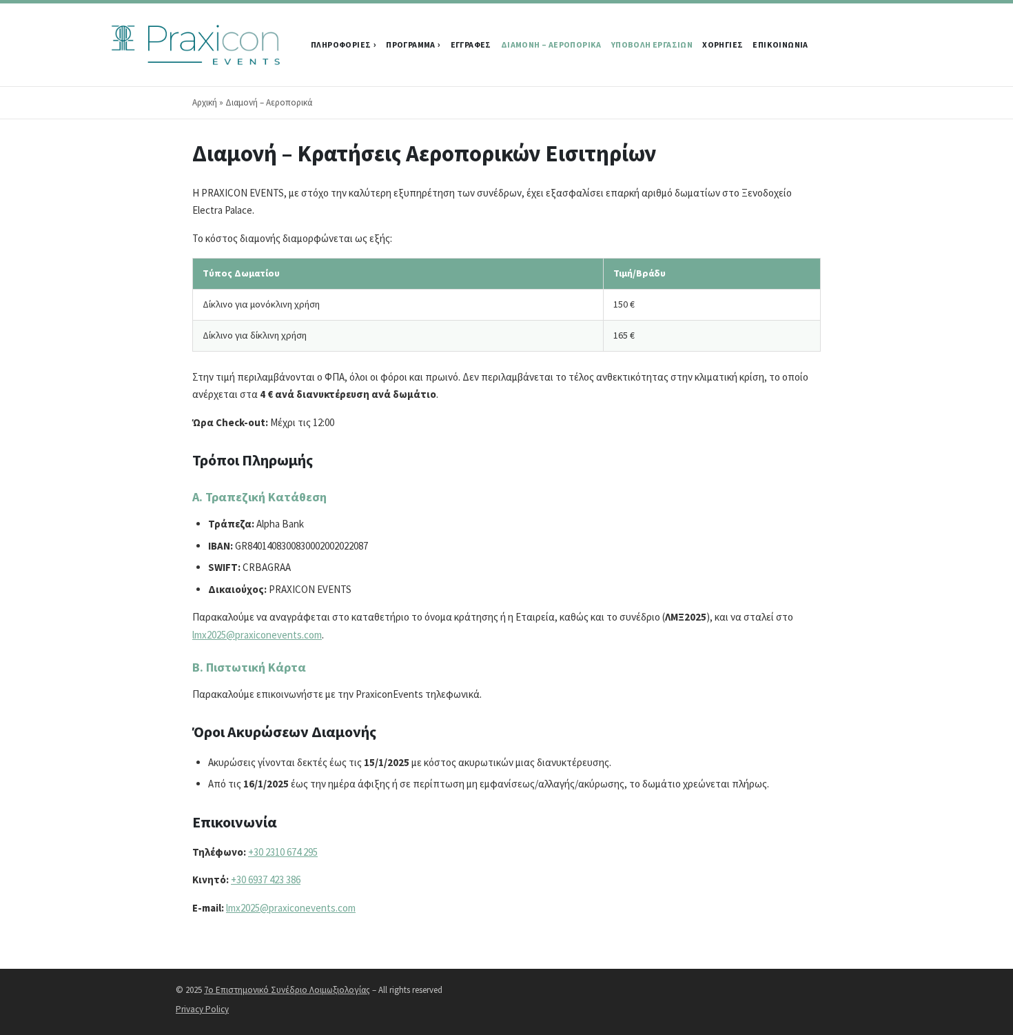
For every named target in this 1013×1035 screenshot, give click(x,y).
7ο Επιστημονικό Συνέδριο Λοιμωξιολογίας (287, 990)
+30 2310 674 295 (283, 851)
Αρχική (204, 102)
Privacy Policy (202, 1009)
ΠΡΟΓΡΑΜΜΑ (411, 44)
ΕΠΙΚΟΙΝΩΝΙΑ (780, 44)
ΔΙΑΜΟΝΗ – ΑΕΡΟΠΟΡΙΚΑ (551, 44)
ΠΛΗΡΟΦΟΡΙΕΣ (341, 44)
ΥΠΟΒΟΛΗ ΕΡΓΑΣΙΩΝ (652, 44)
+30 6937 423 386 (265, 879)
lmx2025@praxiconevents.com (257, 634)
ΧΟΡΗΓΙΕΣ (722, 44)
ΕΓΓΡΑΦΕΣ (471, 44)
